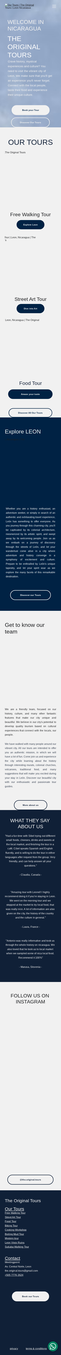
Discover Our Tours (30, 122)
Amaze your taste (30, 394)
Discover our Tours (30, 595)
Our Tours (14, 1209)
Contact (12, 1258)
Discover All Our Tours (30, 413)
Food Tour (10, 1221)
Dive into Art (30, 308)
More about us (30, 805)
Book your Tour (30, 110)
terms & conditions (36, 1348)
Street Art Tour (13, 1217)
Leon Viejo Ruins (15, 1242)
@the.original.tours (30, 1179)
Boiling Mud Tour (14, 1234)
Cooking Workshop (16, 1230)
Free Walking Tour (15, 1213)
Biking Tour (11, 1225)
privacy (14, 1348)
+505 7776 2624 (14, 1275)
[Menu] (54, 6)
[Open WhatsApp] (53, 1346)
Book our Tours (30, 1296)
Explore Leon (30, 224)
